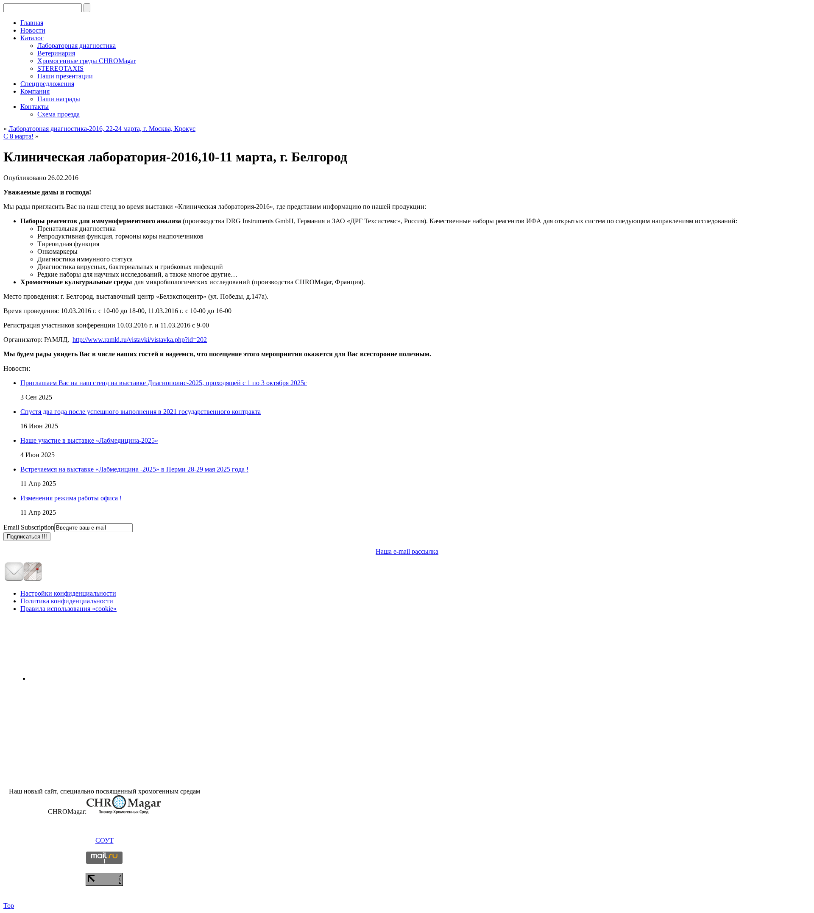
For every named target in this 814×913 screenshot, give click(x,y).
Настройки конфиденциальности (68, 593)
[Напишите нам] (14, 580)
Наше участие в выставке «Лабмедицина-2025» (89, 440)
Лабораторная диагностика (76, 45)
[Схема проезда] (32, 580)
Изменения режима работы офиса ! (71, 498)
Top (8, 905)
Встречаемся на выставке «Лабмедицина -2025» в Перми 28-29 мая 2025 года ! (134, 469)
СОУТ (104, 840)
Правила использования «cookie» (68, 608)
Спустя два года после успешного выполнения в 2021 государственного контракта (140, 411)
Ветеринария (56, 53)
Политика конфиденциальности (66, 601)
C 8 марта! (18, 136)
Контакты (34, 106)
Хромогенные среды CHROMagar (86, 60)
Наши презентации (65, 76)
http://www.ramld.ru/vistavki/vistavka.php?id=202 (139, 339)
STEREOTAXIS (60, 68)
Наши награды (58, 99)
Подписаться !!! (27, 536)
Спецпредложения (47, 83)
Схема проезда (58, 114)
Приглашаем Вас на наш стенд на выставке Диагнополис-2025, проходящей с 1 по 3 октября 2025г (163, 382)
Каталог (32, 38)
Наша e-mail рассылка (407, 551)
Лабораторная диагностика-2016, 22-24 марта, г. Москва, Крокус (101, 128)
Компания (35, 91)
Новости (32, 30)
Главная (31, 22)
